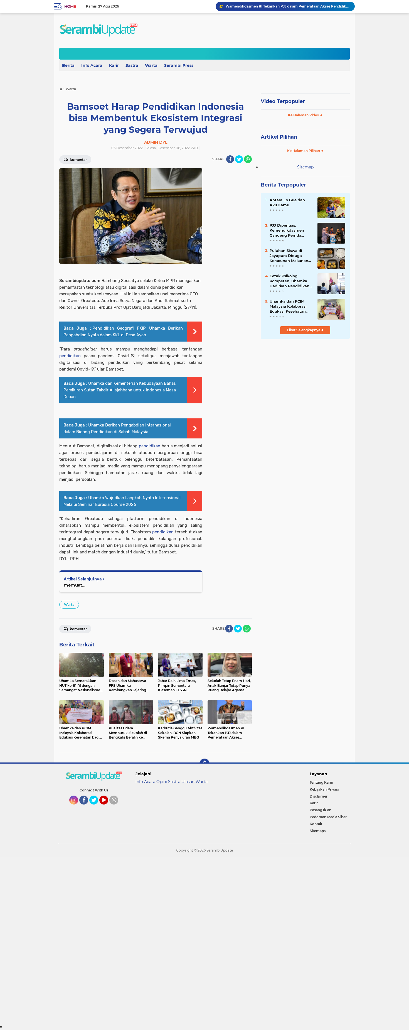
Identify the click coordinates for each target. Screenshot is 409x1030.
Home (70, 6)
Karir (114, 65)
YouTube (107, 807)
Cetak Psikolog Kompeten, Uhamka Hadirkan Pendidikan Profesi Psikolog (289, 281)
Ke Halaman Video (304, 115)
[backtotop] (204, 764)
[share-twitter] (239, 159)
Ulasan (187, 781)
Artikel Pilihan (279, 137)
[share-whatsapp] (248, 159)
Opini (161, 781)
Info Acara (91, 65)
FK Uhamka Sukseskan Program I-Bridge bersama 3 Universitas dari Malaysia (288, 6)
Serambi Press (178, 65)
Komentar (78, 160)
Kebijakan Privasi (324, 789)
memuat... (74, 585)
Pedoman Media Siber (328, 817)
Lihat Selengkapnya (304, 330)
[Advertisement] (167, 940)
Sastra (131, 65)
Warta (151, 65)
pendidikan (70, 355)
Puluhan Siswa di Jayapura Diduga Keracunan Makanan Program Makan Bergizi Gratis (289, 255)
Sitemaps (318, 831)
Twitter (96, 807)
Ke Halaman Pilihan (304, 151)
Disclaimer (318, 796)
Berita (68, 65)
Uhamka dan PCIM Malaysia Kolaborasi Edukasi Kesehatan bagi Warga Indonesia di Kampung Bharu (290, 306)
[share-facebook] (230, 159)
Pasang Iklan (320, 810)
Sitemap (305, 167)
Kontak (316, 824)
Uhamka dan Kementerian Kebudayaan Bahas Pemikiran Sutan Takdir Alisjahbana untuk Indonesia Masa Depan (119, 390)
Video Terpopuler (283, 101)
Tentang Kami (321, 782)
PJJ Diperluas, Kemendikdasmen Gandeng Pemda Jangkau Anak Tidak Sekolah (289, 230)
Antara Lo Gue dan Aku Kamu (287, 202)
